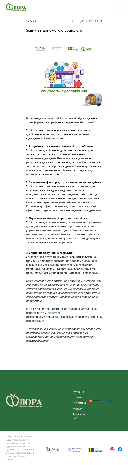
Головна (78, 391)
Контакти (79, 408)
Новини (78, 397)
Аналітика (79, 403)
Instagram (53, 313)
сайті (40, 321)
